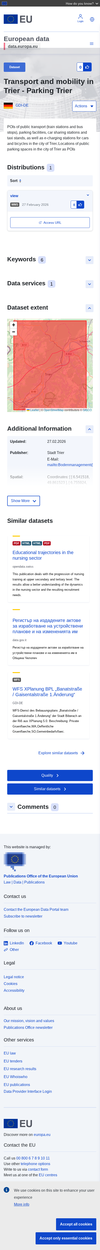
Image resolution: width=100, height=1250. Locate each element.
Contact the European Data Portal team (36, 909)
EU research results (20, 1069)
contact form (38, 1169)
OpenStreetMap (54, 410)
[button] (82, 3)
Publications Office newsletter (28, 1028)
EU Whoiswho (15, 1077)
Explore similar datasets (61, 753)
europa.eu (42, 1135)
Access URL (52, 222)
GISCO (87, 410)
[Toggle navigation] (91, 44)
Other (14, 950)
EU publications (17, 1085)
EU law (10, 1053)
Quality (47, 775)
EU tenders (13, 1061)
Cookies (10, 984)
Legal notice (14, 977)
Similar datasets (47, 789)
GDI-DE (22, 105)
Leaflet (34, 410)
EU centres (48, 1175)
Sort (13, 181)
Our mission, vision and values (29, 1021)
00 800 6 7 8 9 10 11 (33, 1158)
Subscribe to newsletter (23, 916)
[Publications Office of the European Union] (48, 860)
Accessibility (14, 990)
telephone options (35, 1164)
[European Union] (48, 1123)
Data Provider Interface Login (28, 1091)
